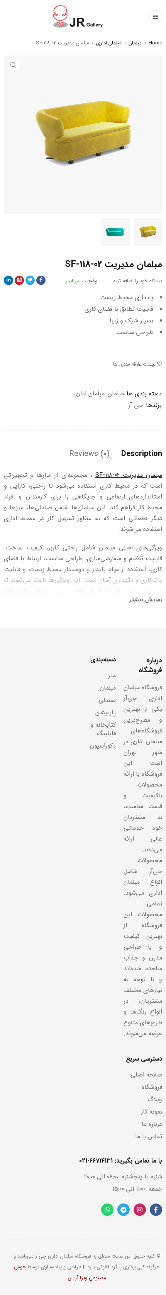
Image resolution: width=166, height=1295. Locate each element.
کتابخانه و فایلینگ (103, 729)
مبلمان (135, 43)
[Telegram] (123, 1209)
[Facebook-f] (156, 1209)
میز (112, 675)
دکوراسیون (103, 746)
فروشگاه (152, 1087)
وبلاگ (154, 1099)
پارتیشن (105, 712)
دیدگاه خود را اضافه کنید (137, 281)
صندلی (107, 700)
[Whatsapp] (107, 1209)
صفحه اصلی (146, 1075)
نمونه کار (151, 1112)
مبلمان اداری (109, 43)
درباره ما (152, 1124)
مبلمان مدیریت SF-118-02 (128, 475)
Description (141, 454)
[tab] (141, 454)
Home (155, 43)
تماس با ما (148, 1136)
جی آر (135, 405)
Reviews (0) (89, 454)
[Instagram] (140, 1209)
